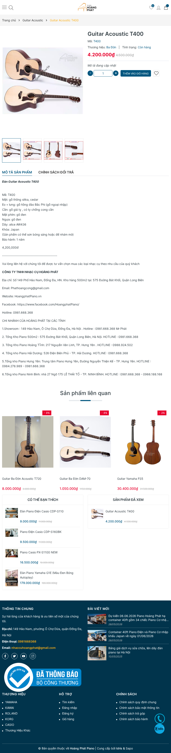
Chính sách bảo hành (133, 719)
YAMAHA (11, 702)
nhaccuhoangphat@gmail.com (33, 647)
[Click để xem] (42, 83)
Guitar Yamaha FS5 (130, 478)
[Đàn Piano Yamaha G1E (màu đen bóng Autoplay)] (11, 578)
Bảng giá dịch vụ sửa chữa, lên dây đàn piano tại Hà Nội (135, 650)
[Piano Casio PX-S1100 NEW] (11, 553)
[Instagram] (33, 656)
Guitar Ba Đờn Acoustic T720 (21, 478)
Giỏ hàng (68, 719)
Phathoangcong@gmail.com (30, 288)
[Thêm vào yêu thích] (156, 73)
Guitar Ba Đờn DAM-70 (75, 478)
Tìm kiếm (68, 702)
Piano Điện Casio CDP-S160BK (41, 532)
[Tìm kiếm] (11, 7)
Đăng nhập (69, 707)
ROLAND (11, 713)
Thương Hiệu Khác (17, 730)
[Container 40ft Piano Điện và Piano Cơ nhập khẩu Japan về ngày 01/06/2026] (97, 636)
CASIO (9, 724)
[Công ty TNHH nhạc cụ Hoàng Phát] (87, 7)
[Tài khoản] (158, 7)
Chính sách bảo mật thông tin (139, 707)
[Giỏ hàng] (166, 7)
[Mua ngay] (21, 442)
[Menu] (4, 7)
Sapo (129, 748)
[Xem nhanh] (28, 442)
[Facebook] (5, 656)
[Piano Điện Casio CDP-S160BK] (11, 533)
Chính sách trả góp (132, 713)
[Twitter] (14, 656)
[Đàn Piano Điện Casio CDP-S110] (11, 513)
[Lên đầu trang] (166, 734)
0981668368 (27, 641)
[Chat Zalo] (160, 728)
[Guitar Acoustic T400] (97, 514)
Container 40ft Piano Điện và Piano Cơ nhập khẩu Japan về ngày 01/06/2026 (138, 634)
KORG (9, 719)
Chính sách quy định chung (137, 702)
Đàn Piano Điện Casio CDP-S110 (42, 511)
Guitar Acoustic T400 (120, 511)
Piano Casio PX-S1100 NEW (39, 552)
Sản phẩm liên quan (85, 393)
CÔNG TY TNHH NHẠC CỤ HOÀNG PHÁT (30, 272)
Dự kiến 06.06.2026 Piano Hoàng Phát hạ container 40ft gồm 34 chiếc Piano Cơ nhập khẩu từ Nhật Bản (138, 618)
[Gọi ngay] (160, 718)
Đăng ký (68, 713)
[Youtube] (23, 656)
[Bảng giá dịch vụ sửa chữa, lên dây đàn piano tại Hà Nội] (97, 653)
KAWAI (9, 707)
